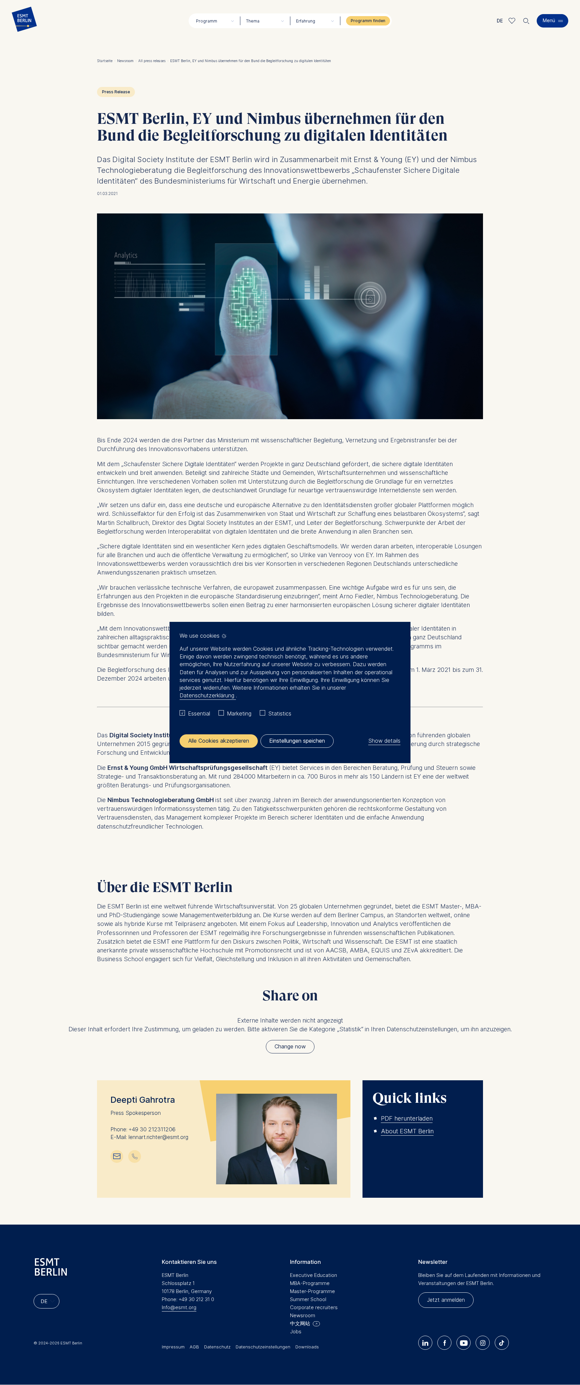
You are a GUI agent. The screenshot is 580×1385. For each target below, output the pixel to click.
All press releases (153, 61)
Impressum (173, 1346)
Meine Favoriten (512, 20)
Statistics (279, 713)
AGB (194, 1346)
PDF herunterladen (407, 1118)
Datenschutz (217, 1346)
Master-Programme (312, 1291)
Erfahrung (305, 20)
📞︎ (135, 1155)
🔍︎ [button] (526, 19)
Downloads (307, 1346)
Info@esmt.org (179, 1307)
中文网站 (300, 1323)
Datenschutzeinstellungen (263, 1346)
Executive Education (313, 1275)
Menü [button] (549, 20)
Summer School (308, 1299)
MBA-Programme (310, 1283)
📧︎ (117, 1155)
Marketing (239, 713)
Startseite (106, 61)
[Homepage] (24, 21)
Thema (252, 20)
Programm (206, 20)
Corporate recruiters (314, 1307)
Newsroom (127, 61)
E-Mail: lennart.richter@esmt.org (149, 1137)
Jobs (295, 1331)
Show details (384, 740)
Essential (199, 713)
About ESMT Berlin (407, 1131)
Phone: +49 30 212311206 (143, 1129)
